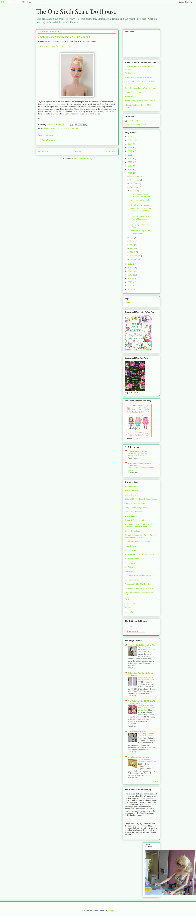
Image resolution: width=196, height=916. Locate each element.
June (132, 241)
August (133, 191)
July (132, 237)
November (134, 180)
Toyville (128, 607)
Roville (128, 599)
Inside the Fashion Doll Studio (137, 542)
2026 (130, 137)
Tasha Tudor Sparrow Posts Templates (141, 101)
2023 (130, 147)
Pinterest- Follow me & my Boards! (139, 588)
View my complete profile (135, 124)
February (134, 256)
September (135, 187)
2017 (130, 169)
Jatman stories (131, 550)
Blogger (111, 911)
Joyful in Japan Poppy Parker (67, 128)
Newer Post (43, 151)
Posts (130, 627)
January (133, 259)
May (132, 245)
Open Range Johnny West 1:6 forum (140, 88)
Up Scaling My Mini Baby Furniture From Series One (146, 707)
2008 (130, 289)
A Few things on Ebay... (139, 205)
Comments (133, 631)
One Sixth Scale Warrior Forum (138, 575)
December (134, 176)
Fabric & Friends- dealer (135, 520)
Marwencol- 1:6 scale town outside (139, 554)
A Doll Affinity (130, 486)
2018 (130, 166)
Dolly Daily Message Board (136, 507)
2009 (130, 286)
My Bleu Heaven (132, 559)
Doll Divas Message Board (136, 503)
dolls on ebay (49, 128)
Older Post (111, 151)
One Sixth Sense (132, 580)
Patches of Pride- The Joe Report (139, 584)
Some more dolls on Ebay (140, 200)
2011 (130, 278)
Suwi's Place (130, 603)
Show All (155, 781)
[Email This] (76, 125)
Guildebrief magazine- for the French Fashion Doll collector (140, 536)
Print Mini (129, 96)
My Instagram (131, 563)
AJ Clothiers (130, 73)
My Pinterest (130, 567)
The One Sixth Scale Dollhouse (76, 11)
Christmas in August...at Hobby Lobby (140, 232)
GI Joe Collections (132, 531)
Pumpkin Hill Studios (137, 451)
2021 (130, 155)
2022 (130, 151)
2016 (130, 173)
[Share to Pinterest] (86, 125)
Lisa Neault (133, 121)
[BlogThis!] (78, 125)
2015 (130, 264)
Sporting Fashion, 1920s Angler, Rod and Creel (146, 649)
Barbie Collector (131, 490)
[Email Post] (71, 125)
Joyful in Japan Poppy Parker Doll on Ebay (54, 46)
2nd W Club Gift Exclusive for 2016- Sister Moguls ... (140, 210)
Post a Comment (48, 140)
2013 (130, 271)
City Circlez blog (132, 495)
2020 (130, 158)
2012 (130, 275)
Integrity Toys (130, 546)
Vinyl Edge (129, 612)
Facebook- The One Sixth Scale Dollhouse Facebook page (138, 525)
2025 (130, 140)
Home (78, 151)
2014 (130, 267)
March (133, 252)
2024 (130, 144)
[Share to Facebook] (83, 125)
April (132, 248)
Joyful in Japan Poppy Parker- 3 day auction (140, 195)
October (133, 183)
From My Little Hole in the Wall (141, 645)
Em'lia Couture (131, 516)
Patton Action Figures (134, 92)
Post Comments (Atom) (83, 159)
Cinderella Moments (137, 731)
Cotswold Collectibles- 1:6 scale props (141, 499)
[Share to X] (81, 125)
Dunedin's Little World (134, 512)
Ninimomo (129, 571)
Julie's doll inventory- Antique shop (139, 77)
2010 (130, 282)
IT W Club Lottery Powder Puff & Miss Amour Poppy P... (140, 219)
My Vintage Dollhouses (138, 757)
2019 (130, 162)
